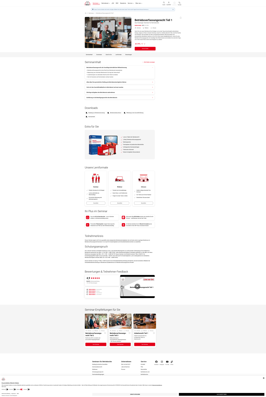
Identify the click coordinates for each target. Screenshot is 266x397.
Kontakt (143, 364)
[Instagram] (162, 361)
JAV (112, 3)
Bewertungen (128, 54)
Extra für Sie (109, 54)
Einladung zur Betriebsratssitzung (96, 112)
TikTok (171, 364)
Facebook (156, 364)
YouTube (167, 364)
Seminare (91, 13)
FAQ (142, 367)
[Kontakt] (179, 2)
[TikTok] (171, 361)
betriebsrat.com (145, 372)
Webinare (94, 369)
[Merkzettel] (174, 3)
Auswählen (95, 203)
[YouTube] (167, 361)
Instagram (162, 364)
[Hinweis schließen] (173, 9)
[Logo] (87, 3)
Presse (123, 369)
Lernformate (118, 54)
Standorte (123, 3)
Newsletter (144, 369)
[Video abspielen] (108, 32)
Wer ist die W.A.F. (125, 364)
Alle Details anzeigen (149, 62)
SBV (117, 3)
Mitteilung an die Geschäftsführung (134, 112)
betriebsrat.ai (144, 374)
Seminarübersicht (97, 367)
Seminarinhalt (89, 54)
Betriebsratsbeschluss (115, 112)
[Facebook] (156, 361)
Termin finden (145, 48)
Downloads (99, 54)
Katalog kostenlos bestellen (100, 364)
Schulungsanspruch (97, 372)
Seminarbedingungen (98, 374)
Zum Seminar (96, 344)
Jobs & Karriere (125, 367)
